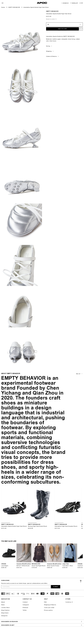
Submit (55, 586)
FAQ (45, 602)
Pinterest (25, 607)
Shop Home (4, 613)
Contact (25, 602)
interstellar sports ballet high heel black (14, 526)
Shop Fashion (5, 610)
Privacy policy (48, 610)
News (3, 604)
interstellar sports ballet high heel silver (36, 7)
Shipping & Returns (50, 604)
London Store (5, 607)
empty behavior (52, 11)
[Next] (26, 505)
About (3, 602)
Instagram (26, 604)
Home (3, 7)
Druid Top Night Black (38, 565)
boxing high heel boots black (37, 526)
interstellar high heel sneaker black (66, 526)
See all (78, 373)
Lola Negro (4, 565)
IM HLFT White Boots (22, 565)
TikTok (25, 610)
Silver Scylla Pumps (53, 565)
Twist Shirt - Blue (67, 565)
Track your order (49, 607)
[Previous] (3, 505)
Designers (4, 615)
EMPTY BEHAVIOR (14, 7)
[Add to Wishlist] (81, 28)
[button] (2, 3)
